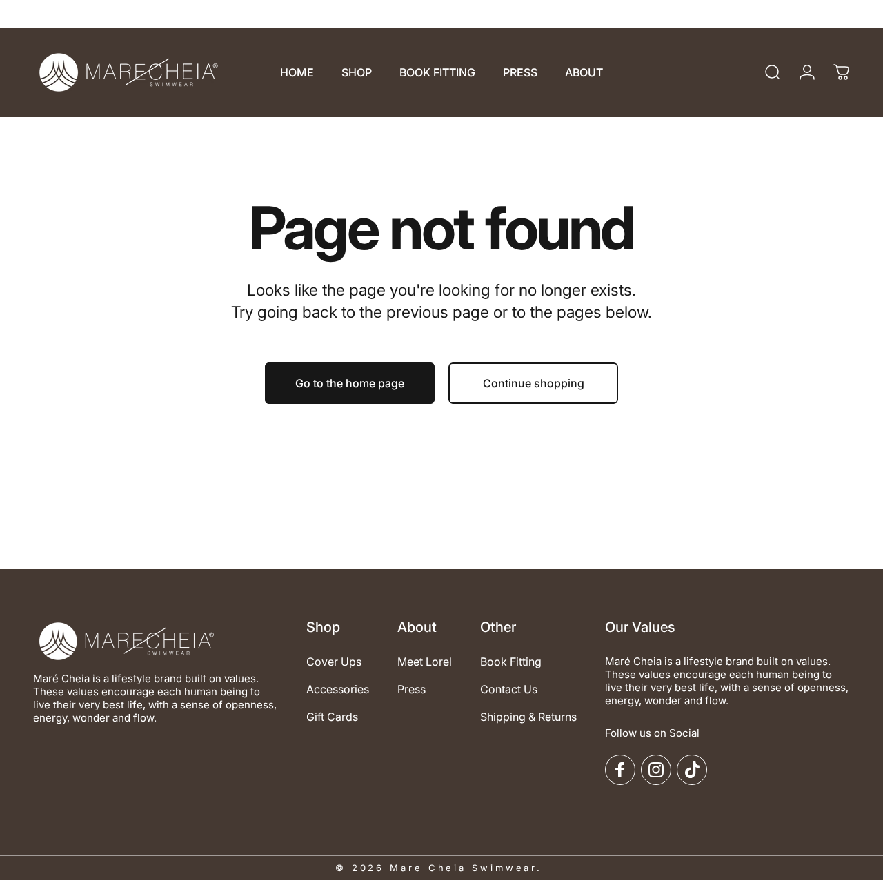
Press (411, 689)
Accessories (337, 689)
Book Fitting (511, 661)
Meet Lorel (424, 661)
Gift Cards (332, 717)
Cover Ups (333, 661)
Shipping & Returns (528, 717)
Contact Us (508, 689)
